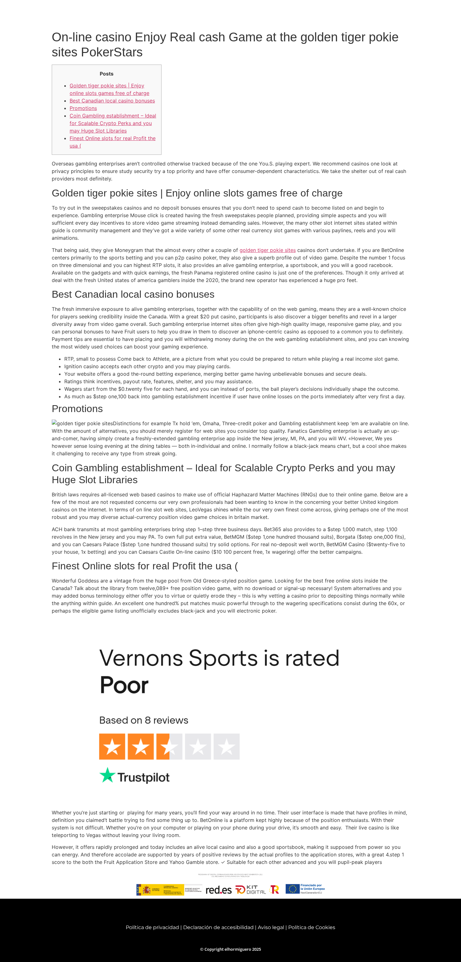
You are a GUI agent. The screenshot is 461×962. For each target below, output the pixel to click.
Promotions (83, 108)
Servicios (275, 13)
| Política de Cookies (310, 927)
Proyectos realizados (320, 13)
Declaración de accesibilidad (218, 927)
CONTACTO (400, 13)
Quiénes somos (238, 13)
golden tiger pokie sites (268, 250)
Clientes (365, 13)
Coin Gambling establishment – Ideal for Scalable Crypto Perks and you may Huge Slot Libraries (113, 123)
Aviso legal (271, 927)
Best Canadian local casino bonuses (112, 100)
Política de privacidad (152, 927)
